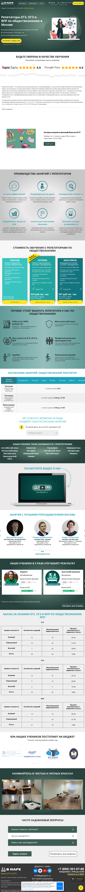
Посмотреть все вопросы (63, 854)
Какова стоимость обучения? (24, 829)
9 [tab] (50, 599)
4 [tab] (37, 599)
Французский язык (10, 457)
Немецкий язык (31, 453)
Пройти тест (49, 144)
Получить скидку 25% (11, 41)
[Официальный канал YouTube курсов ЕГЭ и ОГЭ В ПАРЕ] (45, 871)
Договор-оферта (5, 880)
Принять (59, 886)
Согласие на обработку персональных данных (13, 884)
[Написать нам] (80, 887)
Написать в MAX (63, 4)
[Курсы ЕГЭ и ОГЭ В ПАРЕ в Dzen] (40, 871)
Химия (31, 456)
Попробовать (15, 302)
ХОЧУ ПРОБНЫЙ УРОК (78, 3)
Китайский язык (52, 450)
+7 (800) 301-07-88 (65, 2)
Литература (73, 450)
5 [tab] (40, 599)
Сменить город (54, 4)
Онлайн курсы (32, 3)
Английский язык (10, 448)
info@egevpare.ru (42, 875)
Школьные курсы (22, 877)
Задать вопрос (19, 854)
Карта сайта (4, 886)
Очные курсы (22, 3)
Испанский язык (10, 450)
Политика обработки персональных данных (13, 882)
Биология (31, 448)
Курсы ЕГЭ (3, 877)
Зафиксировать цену (42, 302)
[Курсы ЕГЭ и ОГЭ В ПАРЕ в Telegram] (49, 871)
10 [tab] (52, 599)
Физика (73, 453)
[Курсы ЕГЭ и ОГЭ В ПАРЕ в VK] (35, 871)
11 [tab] (55, 599)
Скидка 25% (39, 289)
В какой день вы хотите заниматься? (43, 427)
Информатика (74, 448)
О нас (41, 3)
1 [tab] (40, 548)
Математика (10, 453)
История (31, 450)
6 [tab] (42, 599)
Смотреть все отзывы (72, 606)
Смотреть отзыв (11, 584)
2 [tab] (42, 548)
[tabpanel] (15, 532)
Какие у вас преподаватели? (24, 842)
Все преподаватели (42, 552)
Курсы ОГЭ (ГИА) (12, 877)
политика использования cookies (30, 887)
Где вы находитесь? (20, 836)
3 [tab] (45, 548)
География (52, 448)
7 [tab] (45, 599)
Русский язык (52, 453)
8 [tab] (47, 599)
